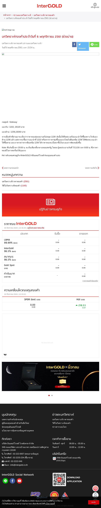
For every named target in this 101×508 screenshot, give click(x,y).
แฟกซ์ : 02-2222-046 (13, 461)
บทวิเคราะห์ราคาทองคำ (44, 15)
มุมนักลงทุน (9, 414)
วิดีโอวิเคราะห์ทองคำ (61, 423)
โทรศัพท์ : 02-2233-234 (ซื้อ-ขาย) (18, 458)
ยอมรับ (93, 502)
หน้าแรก (7, 15)
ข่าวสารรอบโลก (59, 427)
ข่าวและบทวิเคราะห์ (22, 15)
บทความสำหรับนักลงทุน (12, 419)
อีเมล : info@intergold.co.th (16, 465)
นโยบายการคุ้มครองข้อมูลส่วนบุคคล (18, 431)
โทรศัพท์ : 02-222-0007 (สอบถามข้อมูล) (20, 454)
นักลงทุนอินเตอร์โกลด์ (11, 427)
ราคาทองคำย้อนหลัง (90, 281)
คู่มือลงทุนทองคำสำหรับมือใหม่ (15, 423)
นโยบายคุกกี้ (50, 504)
